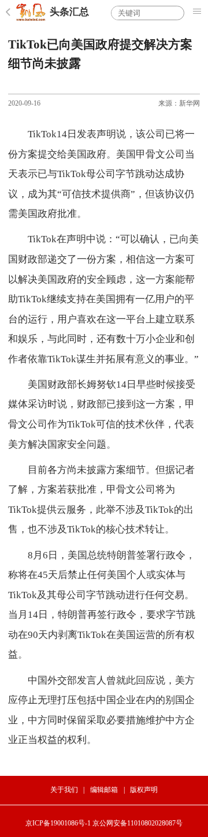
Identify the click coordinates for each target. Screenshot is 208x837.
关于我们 (64, 789)
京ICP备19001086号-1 (58, 823)
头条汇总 (69, 11)
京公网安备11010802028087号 (137, 823)
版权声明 (144, 789)
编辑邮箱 (104, 789)
